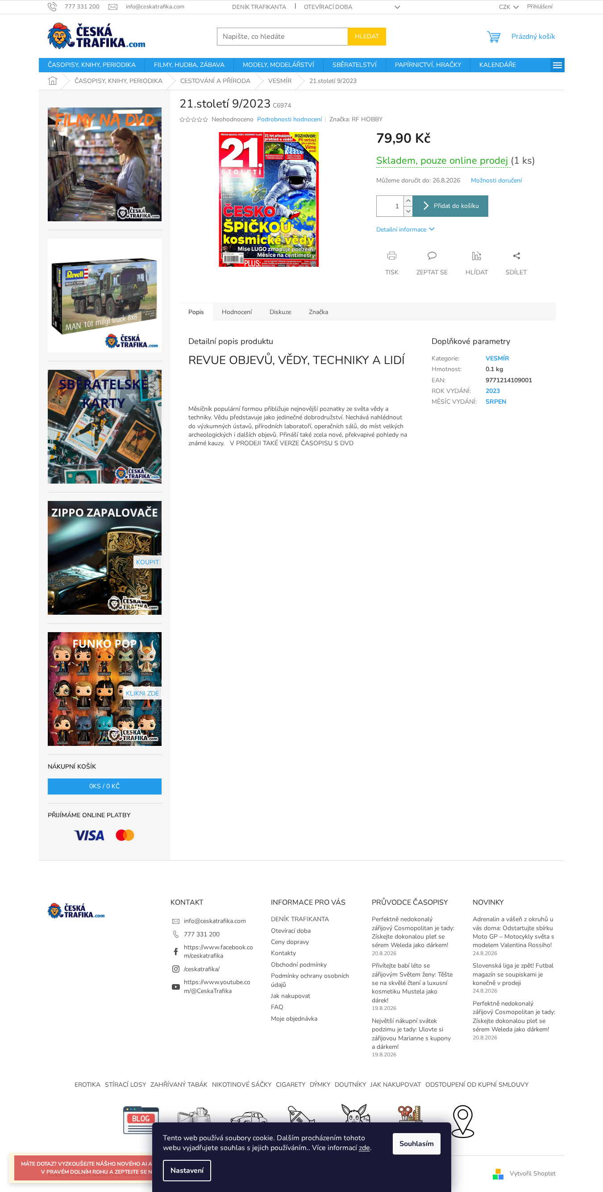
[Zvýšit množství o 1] (407, 201)
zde (364, 1148)
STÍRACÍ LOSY (125, 1084)
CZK (505, 7)
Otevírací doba (328, 7)
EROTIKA (87, 1084)
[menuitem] (92, 65)
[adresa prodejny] (462, 1120)
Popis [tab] (196, 312)
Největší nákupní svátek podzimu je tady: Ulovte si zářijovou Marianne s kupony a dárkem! (411, 1034)
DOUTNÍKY (350, 1084)
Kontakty (283, 953)
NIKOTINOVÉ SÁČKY (241, 1084)
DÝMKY (320, 1084)
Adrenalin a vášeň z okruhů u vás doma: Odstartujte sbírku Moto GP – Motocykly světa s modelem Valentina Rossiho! (513, 932)
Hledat (367, 36)
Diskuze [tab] (280, 312)
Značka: (356, 119)
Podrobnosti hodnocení (289, 119)
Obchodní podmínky (299, 964)
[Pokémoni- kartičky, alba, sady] (355, 1120)
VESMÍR (497, 358)
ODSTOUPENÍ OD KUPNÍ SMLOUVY (476, 1084)
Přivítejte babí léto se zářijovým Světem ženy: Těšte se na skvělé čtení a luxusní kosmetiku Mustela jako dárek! (412, 983)
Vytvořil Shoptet (533, 1173)
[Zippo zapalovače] (194, 1120)
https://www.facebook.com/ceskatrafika (218, 951)
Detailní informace (401, 229)
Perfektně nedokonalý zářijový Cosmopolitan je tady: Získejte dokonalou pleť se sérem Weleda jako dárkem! (413, 932)
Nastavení (187, 1170)
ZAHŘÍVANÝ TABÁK (179, 1084)
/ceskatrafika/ (202, 969)
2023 (493, 391)
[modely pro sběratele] (248, 1120)
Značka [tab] (318, 312)
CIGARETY (290, 1084)
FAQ (277, 1007)
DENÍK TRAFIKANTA (259, 7)
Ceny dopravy (290, 942)
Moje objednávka (294, 1018)
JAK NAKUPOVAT (395, 1084)
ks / (104, 786)
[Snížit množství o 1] (407, 211)
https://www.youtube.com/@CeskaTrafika (217, 986)
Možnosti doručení (496, 180)
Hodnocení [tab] (237, 312)
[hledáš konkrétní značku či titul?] (301, 1120)
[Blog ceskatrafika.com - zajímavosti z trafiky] (141, 1120)
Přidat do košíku (456, 206)
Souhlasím (416, 1144)
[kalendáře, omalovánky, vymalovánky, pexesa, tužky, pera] (409, 1120)
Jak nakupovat (290, 996)
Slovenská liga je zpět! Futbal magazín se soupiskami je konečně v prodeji (513, 974)
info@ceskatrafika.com (215, 921)
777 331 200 (202, 934)
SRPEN (496, 401)
